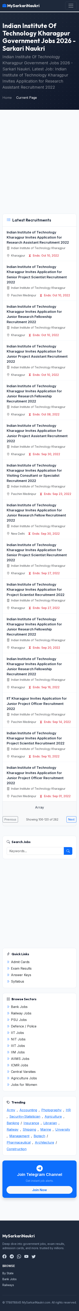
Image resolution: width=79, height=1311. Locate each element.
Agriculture (53, 1116)
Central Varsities (23, 1072)
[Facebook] (4, 1256)
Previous (10, 819)
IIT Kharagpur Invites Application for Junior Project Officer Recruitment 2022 (37, 703)
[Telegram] (12, 1256)
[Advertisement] (39, 162)
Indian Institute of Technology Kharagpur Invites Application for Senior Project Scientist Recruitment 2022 (37, 274)
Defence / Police (23, 1026)
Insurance (31, 1123)
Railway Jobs (20, 1013)
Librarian (50, 1123)
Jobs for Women (23, 1085)
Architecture (44, 1142)
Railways (8, 1285)
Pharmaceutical (19, 1142)
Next (71, 819)
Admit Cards (20, 962)
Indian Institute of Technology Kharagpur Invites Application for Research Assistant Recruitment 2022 (38, 237)
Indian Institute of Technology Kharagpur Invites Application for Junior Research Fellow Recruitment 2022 (36, 513)
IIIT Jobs (17, 1046)
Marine (45, 1129)
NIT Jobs (18, 1039)
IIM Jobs (17, 1052)
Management (19, 1136)
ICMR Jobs (19, 1065)
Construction (17, 1149)
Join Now (39, 1190)
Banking (13, 1123)
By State (8, 1273)
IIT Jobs (17, 1033)
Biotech (39, 1136)
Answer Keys (20, 975)
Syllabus (17, 981)
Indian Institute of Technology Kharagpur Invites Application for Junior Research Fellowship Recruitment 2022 (34, 314)
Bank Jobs (19, 1007)
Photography (51, 1110)
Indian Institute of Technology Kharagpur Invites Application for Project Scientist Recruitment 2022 (35, 589)
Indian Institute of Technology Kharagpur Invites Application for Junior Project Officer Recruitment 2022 (35, 775)
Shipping (29, 1129)
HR (68, 1110)
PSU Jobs (18, 1020)
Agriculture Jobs (23, 1078)
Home (7, 98)
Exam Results (21, 968)
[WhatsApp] (19, 1256)
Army (11, 1110)
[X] (34, 1256)
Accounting (28, 1110)
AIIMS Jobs (19, 1059)
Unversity (62, 1129)
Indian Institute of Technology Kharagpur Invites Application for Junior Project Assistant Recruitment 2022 (37, 354)
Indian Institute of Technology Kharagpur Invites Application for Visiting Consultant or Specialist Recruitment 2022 (34, 473)
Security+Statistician (24, 1116)
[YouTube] (26, 1256)
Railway (12, 1129)
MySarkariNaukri (23, 5)
